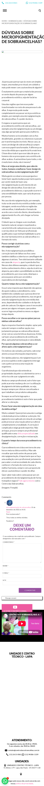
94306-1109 (37, 3)
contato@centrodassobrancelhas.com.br (23, 750)
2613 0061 (13, 3)
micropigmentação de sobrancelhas (18, 507)
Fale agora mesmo (27, 480)
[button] (5, 781)
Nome (5, 566)
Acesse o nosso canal (15, 611)
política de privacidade (24, 783)
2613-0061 (17, 754)
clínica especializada (26, 433)
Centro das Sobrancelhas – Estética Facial (22, 10)
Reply (8, 512)
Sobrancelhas (15, 21)
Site (4, 580)
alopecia (16, 262)
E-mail (6, 573)
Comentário (8, 542)
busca (39, 10)
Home (4, 21)
